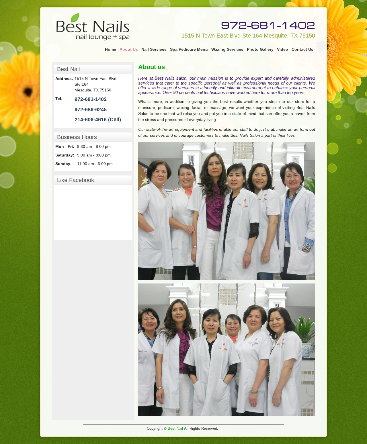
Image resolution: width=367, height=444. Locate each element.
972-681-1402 (268, 24)
